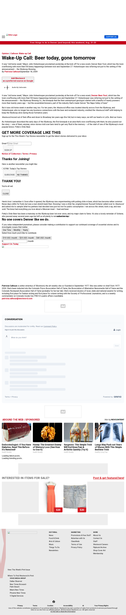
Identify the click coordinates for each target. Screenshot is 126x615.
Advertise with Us (78, 538)
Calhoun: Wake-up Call (20, 53)
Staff (95, 541)
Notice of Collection (11, 154)
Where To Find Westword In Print (21, 576)
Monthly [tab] (17, 230)
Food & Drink (54, 538)
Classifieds (75, 541)
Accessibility (67, 606)
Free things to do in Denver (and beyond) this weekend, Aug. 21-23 (63, 43)
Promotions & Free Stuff (81, 535)
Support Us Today (10, 244)
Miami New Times (17, 590)
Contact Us (97, 538)
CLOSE (6, 194)
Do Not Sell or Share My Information (63, 611)
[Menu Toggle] (3, 36)
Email (5, 143)
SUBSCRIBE (9, 175)
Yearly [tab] (25, 230)
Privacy (33, 154)
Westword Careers (100, 544)
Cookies (50, 606)
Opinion (5, 53)
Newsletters (53, 550)
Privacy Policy (76, 547)
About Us (97, 535)
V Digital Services (17, 596)
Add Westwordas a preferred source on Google (18, 79)
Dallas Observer (16, 581)
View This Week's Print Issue (19, 570)
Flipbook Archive (99, 547)
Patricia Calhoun (12, 71)
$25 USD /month (27, 238)
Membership (98, 553)
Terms (25, 154)
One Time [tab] (7, 230)
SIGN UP (8, 150)
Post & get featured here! (108, 477)
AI (83, 606)
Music (51, 544)
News (51, 535)
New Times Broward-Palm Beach (18, 585)
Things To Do (54, 547)
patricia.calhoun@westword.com (17, 298)
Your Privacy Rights (101, 606)
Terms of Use (76, 544)
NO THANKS (22, 175)
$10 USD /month (10, 238)
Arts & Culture (54, 541)
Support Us (111, 37)
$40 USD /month (43, 238)
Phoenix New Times (18, 593)
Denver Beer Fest (99, 95)
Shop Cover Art (99, 550)
